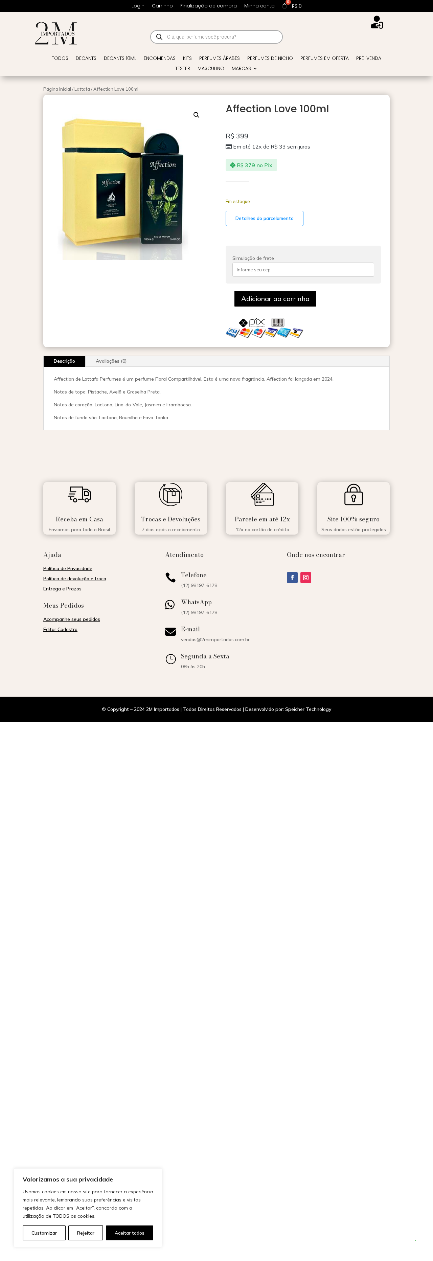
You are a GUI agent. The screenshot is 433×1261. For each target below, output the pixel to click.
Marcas (241, 69)
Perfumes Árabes (219, 59)
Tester (182, 69)
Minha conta (259, 6)
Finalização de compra (208, 6)
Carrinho (162, 6)
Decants (86, 59)
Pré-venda (368, 59)
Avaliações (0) (111, 361)
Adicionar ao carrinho (275, 298)
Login (138, 6)
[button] (196, 115)
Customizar (44, 1233)
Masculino (211, 69)
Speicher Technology (308, 709)
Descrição (64, 361)
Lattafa (82, 89)
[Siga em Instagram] (305, 577)
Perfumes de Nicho (270, 59)
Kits (187, 59)
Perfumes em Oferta (324, 59)
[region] (88, 1207)
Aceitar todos (129, 1233)
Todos (60, 59)
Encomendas (160, 59)
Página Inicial (57, 89)
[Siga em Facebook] (292, 577)
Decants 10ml (120, 59)
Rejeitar (85, 1233)
